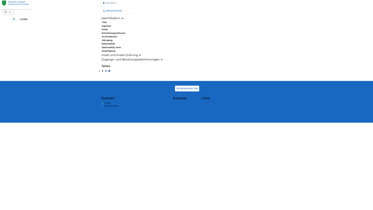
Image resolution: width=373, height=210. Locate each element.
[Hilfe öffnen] (13, 19)
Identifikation (110, 18)
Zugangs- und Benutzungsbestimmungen (130, 59)
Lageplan (205, 103)
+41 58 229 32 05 (126, 106)
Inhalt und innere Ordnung (119, 55)
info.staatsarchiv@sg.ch (129, 103)
